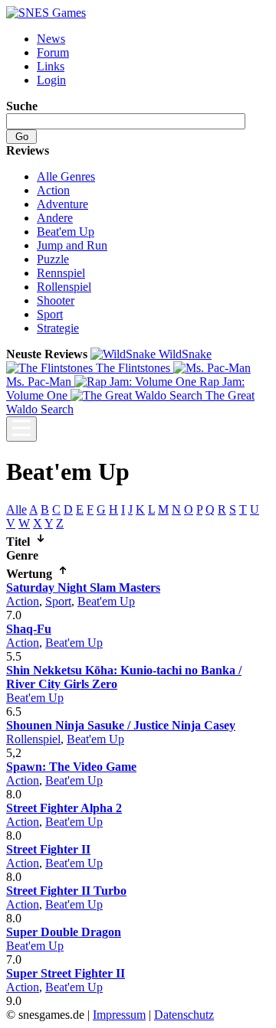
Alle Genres (66, 176)
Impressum (119, 1014)
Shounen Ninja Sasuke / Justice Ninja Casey (120, 725)
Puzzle (53, 259)
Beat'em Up (65, 231)
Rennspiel (61, 272)
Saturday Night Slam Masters (83, 587)
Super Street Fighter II (65, 973)
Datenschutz (184, 1014)
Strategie (58, 328)
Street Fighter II (48, 849)
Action (53, 190)
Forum (53, 52)
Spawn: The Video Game (71, 766)
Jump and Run (72, 245)
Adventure (62, 203)
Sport (50, 314)
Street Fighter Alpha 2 (64, 807)
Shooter (55, 300)
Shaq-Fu (28, 628)
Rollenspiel (64, 286)
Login (51, 79)
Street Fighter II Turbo (66, 890)
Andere (55, 217)
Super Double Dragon (63, 931)
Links (50, 66)
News (51, 38)
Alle (16, 509)
